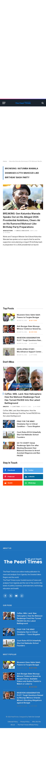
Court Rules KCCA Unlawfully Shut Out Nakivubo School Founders (29, 434)
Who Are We (36, 722)
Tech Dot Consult (34, 717)
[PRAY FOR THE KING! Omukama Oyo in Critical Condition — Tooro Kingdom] (9, 424)
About (13, 725)
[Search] (42, 103)
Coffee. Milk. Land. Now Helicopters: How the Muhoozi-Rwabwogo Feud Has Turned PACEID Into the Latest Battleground (30, 618)
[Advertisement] (23, 23)
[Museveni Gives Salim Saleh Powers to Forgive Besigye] (9, 317)
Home (5, 161)
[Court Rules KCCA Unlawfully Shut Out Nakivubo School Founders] (9, 435)
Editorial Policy (13, 722)
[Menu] (3, 103)
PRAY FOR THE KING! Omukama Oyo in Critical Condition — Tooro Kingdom (28, 423)
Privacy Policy (24, 722)
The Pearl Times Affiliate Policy (28, 725)
